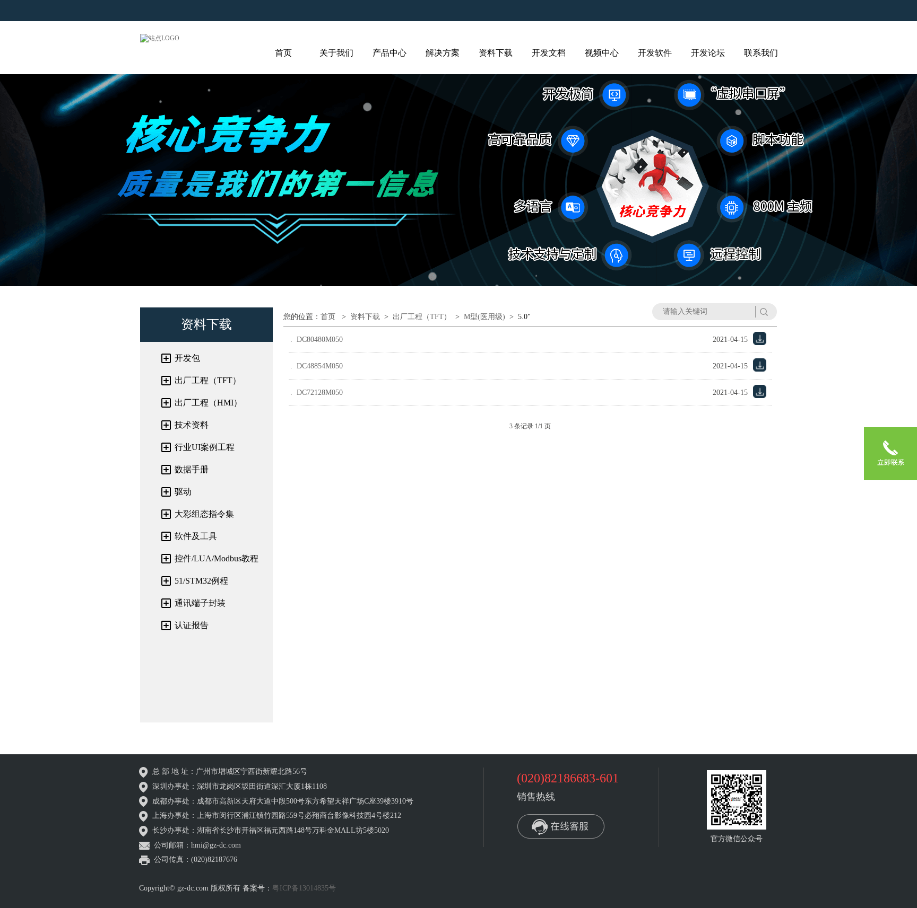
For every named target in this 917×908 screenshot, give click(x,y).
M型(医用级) (484, 317)
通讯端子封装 (200, 602)
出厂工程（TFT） (208, 380)
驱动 (183, 491)
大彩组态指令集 (204, 513)
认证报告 (192, 625)
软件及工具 (196, 536)
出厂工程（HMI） (208, 402)
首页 (283, 52)
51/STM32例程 (201, 580)
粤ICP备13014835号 (304, 888)
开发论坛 (708, 52)
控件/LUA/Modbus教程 (216, 558)
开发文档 (549, 52)
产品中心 (389, 52)
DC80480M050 (320, 339)
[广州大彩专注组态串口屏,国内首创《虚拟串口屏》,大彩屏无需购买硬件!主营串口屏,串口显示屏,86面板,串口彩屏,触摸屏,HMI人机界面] (159, 37)
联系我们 (761, 52)
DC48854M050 (320, 366)
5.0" (524, 317)
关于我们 (336, 52)
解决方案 (443, 52)
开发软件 (655, 52)
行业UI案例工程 (205, 447)
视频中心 (602, 52)
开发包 (187, 358)
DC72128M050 (320, 392)
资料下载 (496, 52)
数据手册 (192, 469)
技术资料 (192, 424)
